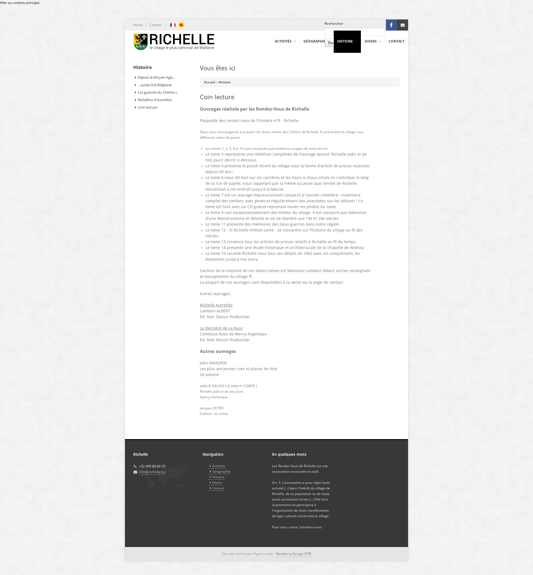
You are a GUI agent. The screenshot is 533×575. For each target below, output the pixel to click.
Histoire (224, 82)
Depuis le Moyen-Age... (156, 77)
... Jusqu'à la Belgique (155, 84)
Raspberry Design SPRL (294, 553)
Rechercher (334, 23)
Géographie (221, 471)
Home (138, 25)
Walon (181, 25)
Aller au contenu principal (19, 2)
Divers (217, 482)
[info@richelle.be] (402, 25)
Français (173, 25)
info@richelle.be (152, 471)
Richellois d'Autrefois (155, 99)
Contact (156, 25)
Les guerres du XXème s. (158, 92)
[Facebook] (391, 25)
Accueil (209, 82)
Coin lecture (147, 107)
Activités (218, 466)
